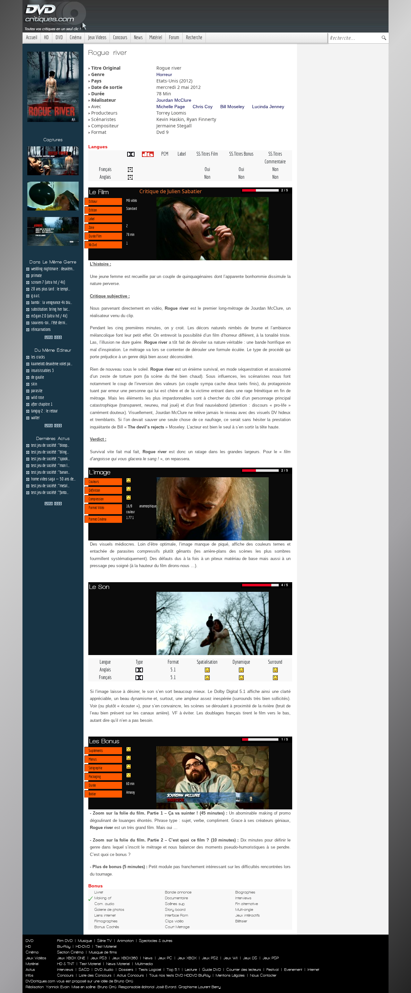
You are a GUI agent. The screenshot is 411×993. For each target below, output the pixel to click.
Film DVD (65, 941)
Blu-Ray (63, 946)
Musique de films (103, 952)
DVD (59, 37)
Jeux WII (230, 958)
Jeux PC (165, 958)
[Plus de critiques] (53, 336)
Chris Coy (203, 106)
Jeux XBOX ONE (71, 958)
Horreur (164, 74)
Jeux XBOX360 (125, 958)
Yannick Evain (57, 987)
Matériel (155, 37)
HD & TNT (65, 964)
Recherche (194, 37)
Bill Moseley (232, 106)
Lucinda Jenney (268, 106)
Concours (120, 37)
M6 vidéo (131, 200)
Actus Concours (130, 975)
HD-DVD (83, 946)
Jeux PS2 (210, 958)
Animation (125, 941)
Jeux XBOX (187, 958)
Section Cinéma (70, 952)
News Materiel (118, 964)
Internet (313, 969)
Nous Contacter (262, 975)
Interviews (65, 969)
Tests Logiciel (150, 969)
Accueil (31, 37)
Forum (174, 37)
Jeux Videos (97, 37)
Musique (85, 941)
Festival (273, 969)
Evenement (293, 969)
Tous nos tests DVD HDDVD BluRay (179, 975)
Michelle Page (170, 106)
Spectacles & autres (155, 941)
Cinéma (75, 37)
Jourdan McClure (173, 100)
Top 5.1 (173, 969)
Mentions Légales (230, 975)
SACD (84, 969)
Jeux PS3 (99, 958)
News (138, 37)
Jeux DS (250, 958)
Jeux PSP (271, 958)
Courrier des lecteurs (243, 969)
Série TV (104, 941)
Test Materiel (106, 946)
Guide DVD (211, 969)
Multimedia (144, 964)
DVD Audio (104, 969)
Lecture (191, 969)
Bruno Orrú (107, 987)
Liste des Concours (95, 975)
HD (46, 37)
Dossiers (126, 969)
